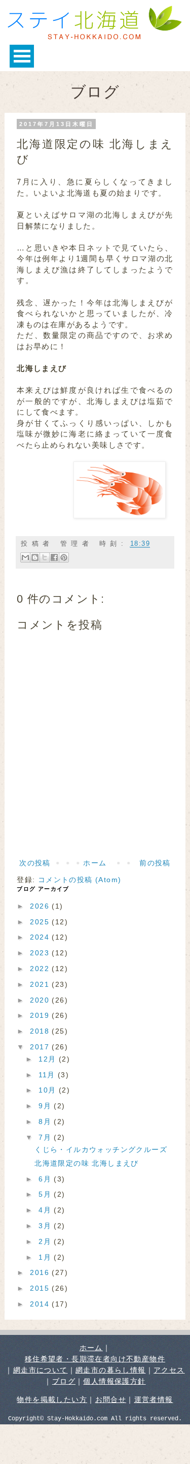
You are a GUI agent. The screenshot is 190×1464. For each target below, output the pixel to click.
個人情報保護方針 (114, 1381)
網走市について (40, 1370)
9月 (46, 1106)
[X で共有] (45, 557)
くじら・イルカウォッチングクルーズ (100, 1149)
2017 (41, 1047)
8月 (46, 1121)
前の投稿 (155, 863)
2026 (41, 906)
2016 (41, 1272)
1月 (46, 1257)
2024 (41, 937)
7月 (46, 1137)
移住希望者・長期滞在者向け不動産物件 (95, 1359)
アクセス (169, 1370)
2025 (41, 922)
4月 (46, 1210)
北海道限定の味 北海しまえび (86, 1163)
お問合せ (111, 1399)
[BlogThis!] (35, 557)
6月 (46, 1179)
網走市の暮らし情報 (110, 1370)
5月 (46, 1194)
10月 (49, 1090)
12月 (49, 1059)
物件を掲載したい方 (52, 1399)
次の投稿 (35, 863)
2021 (41, 984)
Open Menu (22, 56)
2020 (41, 1000)
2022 (41, 968)
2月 (46, 1241)
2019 (41, 1015)
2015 (41, 1288)
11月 (48, 1075)
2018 (41, 1031)
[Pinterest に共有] (64, 557)
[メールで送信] (25, 557)
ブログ (63, 1381)
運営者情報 (153, 1399)
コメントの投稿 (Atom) (80, 880)
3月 (46, 1226)
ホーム (94, 863)
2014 (41, 1304)
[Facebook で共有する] (54, 557)
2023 (41, 953)
